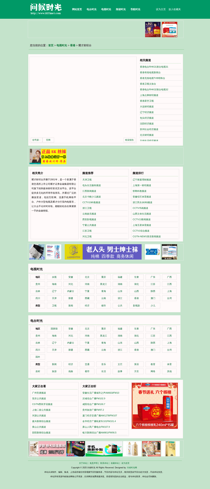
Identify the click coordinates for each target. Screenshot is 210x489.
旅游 (54, 371)
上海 (169, 291)
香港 (72, 45)
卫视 (54, 305)
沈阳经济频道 (147, 123)
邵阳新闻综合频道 (41, 432)
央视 (54, 277)
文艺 (120, 364)
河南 (87, 284)
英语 (136, 364)
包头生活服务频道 (91, 185)
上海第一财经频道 (142, 185)
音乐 (103, 364)
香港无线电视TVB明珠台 (152, 78)
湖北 (136, 284)
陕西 (153, 291)
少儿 (153, 305)
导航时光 (135, 9)
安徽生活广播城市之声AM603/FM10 (100, 392)
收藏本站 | (115, 463)
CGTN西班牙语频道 (42, 404)
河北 (70, 284)
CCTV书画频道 (140, 208)
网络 (153, 371)
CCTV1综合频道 (141, 230)
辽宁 (54, 291)
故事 (120, 371)
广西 (169, 277)
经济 (87, 305)
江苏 (153, 284)
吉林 (38, 291)
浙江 (120, 298)
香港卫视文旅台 (148, 83)
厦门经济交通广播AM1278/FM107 (99, 415)
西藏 (87, 298)
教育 (153, 364)
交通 (87, 364)
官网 (48, 140)
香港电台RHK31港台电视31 (154, 66)
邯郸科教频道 (140, 191)
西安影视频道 (89, 219)
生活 (103, 371)
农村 (38, 371)
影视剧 (136, 305)
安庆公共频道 (39, 398)
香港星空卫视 (147, 101)
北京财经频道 (147, 135)
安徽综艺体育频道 (142, 196)
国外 (38, 357)
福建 (120, 277)
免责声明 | (94, 463)
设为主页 (161, 9)
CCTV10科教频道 (91, 202)
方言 (136, 371)
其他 (169, 371)
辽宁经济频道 (147, 112)
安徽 (70, 277)
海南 (54, 284)
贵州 (38, 284)
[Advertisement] (85, 29)
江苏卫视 (87, 230)
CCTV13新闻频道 (142, 219)
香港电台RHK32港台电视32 (154, 89)
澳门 (153, 298)
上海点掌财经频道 (149, 95)
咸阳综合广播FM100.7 (93, 404)
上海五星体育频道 (142, 225)
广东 (153, 277)
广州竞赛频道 (39, 392)
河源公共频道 (39, 415)
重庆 (103, 277)
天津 (54, 298)
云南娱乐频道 (89, 213)
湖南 (120, 284)
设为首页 (125, 463)
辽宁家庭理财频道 (142, 179)
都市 (103, 305)
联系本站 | (104, 463)
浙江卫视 (87, 208)
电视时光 (106, 9)
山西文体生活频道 (142, 213)
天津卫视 (87, 179)
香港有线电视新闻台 (150, 72)
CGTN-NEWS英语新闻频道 (147, 236)
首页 (50, 45)
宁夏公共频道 (89, 225)
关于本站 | (83, 463)
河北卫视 (87, 236)
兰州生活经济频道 (149, 140)
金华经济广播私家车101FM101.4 (99, 421)
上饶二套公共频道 (41, 410)
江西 (169, 284)
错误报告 (129, 140)
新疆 (70, 298)
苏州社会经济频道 (149, 129)
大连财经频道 (147, 106)
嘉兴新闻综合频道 (41, 421)
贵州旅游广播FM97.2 (93, 410)
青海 (103, 291)
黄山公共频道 (39, 427)
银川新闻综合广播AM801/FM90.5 (99, 432)
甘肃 (136, 277)
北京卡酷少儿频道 (91, 196)
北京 (87, 277)
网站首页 (77, 9)
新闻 (70, 305)
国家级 (54, 328)
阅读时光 (121, 9)
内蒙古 (70, 291)
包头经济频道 (147, 118)
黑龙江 (103, 284)
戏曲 (70, 371)
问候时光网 (132, 467)
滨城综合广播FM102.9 (93, 398)
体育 (169, 364)
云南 (103, 298)
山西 (136, 291)
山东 (120, 291)
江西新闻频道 (89, 191)
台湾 (169, 298)
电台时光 (92, 9)
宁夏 (87, 291)
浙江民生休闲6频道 (142, 202)
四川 (38, 298)
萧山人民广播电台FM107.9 (96, 427)
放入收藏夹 (174, 9)
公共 (120, 305)
